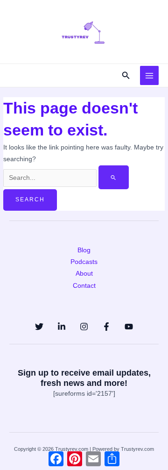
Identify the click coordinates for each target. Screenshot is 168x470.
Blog (84, 250)
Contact (84, 285)
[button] (126, 76)
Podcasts (84, 261)
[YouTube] (129, 326)
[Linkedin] (61, 326)
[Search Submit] (113, 177)
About (84, 273)
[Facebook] (106, 326)
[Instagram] (84, 326)
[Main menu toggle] (149, 75)
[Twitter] (39, 326)
